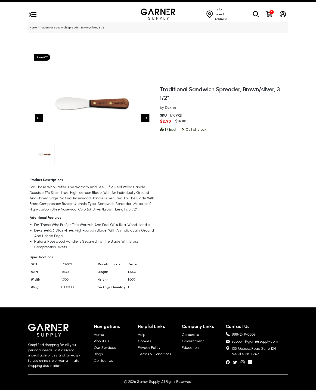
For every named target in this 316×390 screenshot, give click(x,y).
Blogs (98, 354)
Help (141, 334)
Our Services (105, 347)
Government (193, 341)
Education (190, 347)
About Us (101, 341)
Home (33, 27)
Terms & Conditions (154, 354)
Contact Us (103, 360)
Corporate (190, 334)
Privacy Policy (149, 347)
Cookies (144, 341)
